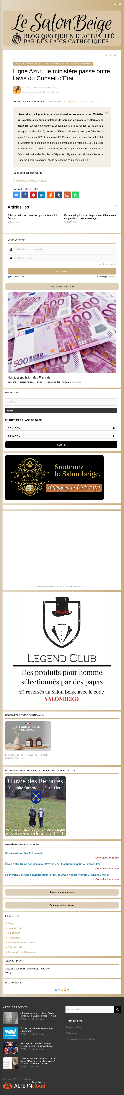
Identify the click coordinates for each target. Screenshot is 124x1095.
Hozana (86, 586)
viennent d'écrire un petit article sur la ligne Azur (74, 101)
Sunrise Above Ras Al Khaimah (23, 853)
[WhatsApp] (75, 195)
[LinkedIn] (41, 195)
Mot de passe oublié (107, 264)
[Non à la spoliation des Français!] (62, 372)
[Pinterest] (33, 195)
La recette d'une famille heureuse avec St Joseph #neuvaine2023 (58, 586)
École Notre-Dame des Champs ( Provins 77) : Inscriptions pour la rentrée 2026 (52, 864)
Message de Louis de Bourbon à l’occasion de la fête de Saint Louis (37, 1044)
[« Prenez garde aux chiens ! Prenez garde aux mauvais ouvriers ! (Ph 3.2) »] (10, 1023)
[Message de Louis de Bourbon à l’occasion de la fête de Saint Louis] (10, 1053)
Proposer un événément (62, 905)
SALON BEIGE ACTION (62, 286)
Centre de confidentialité (22, 952)
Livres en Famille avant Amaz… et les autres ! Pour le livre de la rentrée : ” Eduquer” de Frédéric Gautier (38, 1061)
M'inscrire (112, 277)
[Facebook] (24, 195)
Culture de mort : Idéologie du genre (32, 64)
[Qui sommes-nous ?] (56, 990)
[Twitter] (16, 195)
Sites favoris (15, 947)
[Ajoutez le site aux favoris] (62, 990)
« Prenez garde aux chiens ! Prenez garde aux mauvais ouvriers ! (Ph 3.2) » (39, 1014)
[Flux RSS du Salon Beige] (65, 990)
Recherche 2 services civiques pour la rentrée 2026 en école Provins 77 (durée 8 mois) (57, 874)
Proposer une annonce (62, 892)
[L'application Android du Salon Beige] (68, 990)
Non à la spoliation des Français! (29, 377)
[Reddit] (50, 195)
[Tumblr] (58, 195)
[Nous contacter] (59, 990)
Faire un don (15, 928)
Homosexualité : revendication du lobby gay (72, 64)
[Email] (67, 195)
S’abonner (14, 933)
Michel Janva (31, 87)
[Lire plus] (77, 382)
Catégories (14, 937)
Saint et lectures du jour (21, 942)
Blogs (11, 923)
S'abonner (71, 1033)
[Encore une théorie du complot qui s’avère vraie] (10, 1038)
